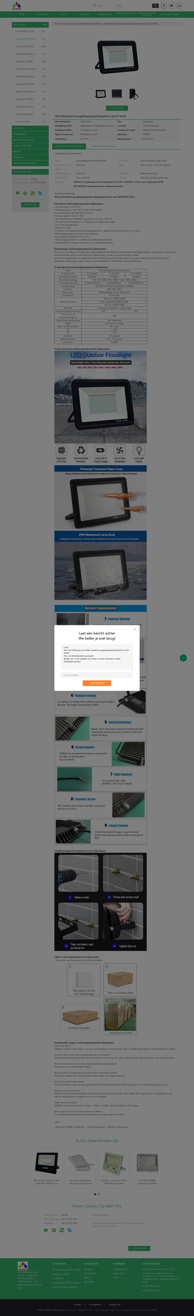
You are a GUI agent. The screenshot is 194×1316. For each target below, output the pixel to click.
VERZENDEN (97, 683)
